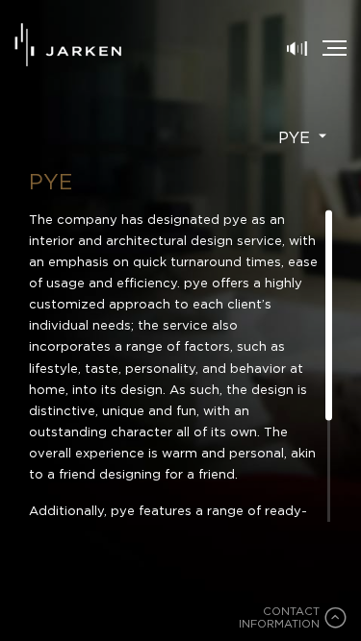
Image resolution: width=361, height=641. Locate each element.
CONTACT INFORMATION (279, 618)
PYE (296, 137)
